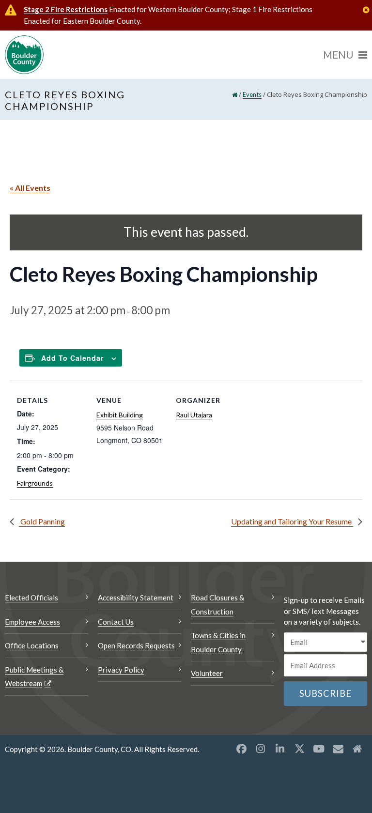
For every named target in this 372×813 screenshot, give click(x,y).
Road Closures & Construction (217, 604)
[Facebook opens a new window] (241, 748)
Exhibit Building (119, 415)
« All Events (30, 187)
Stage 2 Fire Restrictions (66, 9)
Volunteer (207, 673)
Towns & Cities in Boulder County (218, 642)
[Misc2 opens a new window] (357, 748)
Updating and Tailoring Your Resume (292, 521)
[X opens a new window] (299, 748)
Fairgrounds (35, 483)
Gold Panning (42, 521)
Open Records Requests (136, 645)
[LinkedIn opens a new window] (280, 748)
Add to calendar (72, 357)
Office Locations (32, 645)
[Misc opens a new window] (338, 748)
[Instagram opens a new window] (260, 748)
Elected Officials (31, 597)
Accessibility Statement (135, 597)
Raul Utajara (194, 415)
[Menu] (345, 55)
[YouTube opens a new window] (318, 748)
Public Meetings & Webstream (34, 676)
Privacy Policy (121, 669)
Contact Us (116, 621)
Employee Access (32, 621)
